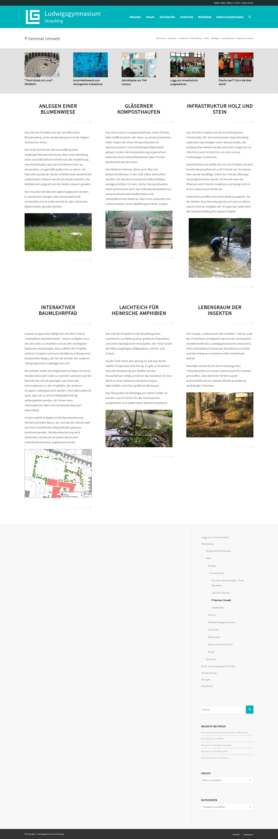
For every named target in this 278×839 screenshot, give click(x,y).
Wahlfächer (207, 686)
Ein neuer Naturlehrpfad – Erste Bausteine (228, 583)
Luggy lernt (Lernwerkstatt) (215, 537)
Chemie (211, 615)
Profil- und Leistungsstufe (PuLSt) (218, 666)
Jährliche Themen (221, 592)
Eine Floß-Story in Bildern (212, 738)
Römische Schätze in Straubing (214, 757)
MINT (208, 558)
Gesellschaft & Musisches (218, 551)
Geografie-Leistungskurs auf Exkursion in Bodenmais (224, 732)
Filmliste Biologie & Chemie (221, 622)
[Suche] (249, 17)
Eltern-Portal (247, 3)
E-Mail (237, 3)
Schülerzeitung (209, 672)
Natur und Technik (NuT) (220, 644)
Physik (211, 651)
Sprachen (211, 659)
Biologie (212, 565)
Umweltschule (217, 573)
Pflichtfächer (207, 544)
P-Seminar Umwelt (42, 38)
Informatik (213, 629)
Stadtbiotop (218, 607)
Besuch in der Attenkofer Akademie (216, 745)
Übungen (205, 679)
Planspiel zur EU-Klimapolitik (214, 751)
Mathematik (214, 637)
